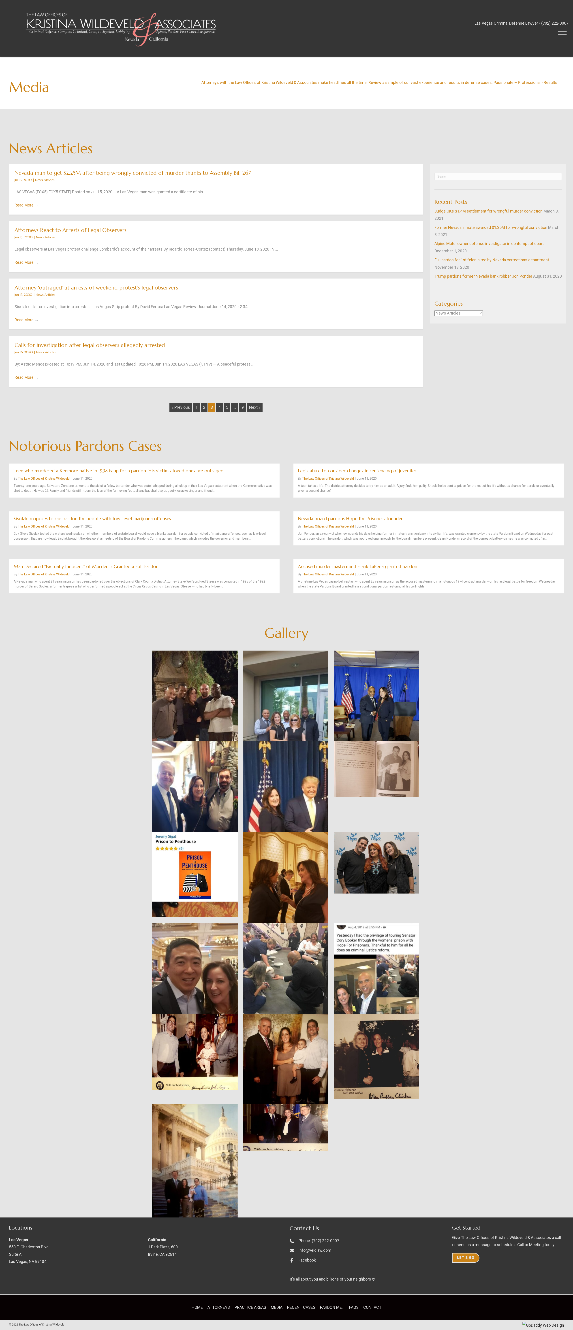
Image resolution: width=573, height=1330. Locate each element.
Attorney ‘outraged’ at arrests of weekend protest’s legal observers (96, 287)
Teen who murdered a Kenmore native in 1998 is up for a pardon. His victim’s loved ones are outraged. (119, 471)
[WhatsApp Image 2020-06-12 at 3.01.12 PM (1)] (195, 1167)
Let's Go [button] (466, 1258)
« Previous (181, 407)
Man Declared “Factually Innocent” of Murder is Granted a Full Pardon (86, 566)
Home (197, 1307)
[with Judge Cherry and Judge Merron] (195, 829)
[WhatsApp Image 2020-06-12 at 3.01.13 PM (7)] (285, 976)
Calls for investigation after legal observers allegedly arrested (90, 345)
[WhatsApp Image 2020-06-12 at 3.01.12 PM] (285, 1127)
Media (276, 1307)
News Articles (45, 180)
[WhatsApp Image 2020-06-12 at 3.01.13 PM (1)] (285, 1064)
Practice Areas (250, 1307)
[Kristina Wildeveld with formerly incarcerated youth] (285, 726)
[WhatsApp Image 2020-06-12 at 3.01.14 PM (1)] (376, 863)
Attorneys (218, 1307)
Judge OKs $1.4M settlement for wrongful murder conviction (488, 211)
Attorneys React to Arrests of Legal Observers (70, 230)
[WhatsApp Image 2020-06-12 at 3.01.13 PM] (376, 1056)
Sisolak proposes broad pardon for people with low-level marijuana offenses (92, 518)
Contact (372, 1307)
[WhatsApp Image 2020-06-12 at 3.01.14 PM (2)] (285, 887)
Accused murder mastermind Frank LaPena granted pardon (357, 566)
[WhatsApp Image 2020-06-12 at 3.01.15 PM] (376, 769)
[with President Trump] (285, 830)
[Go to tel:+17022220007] (364, 1240)
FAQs (354, 1307)
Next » (254, 407)
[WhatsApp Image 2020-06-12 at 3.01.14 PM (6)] (195, 867)
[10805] (195, 721)
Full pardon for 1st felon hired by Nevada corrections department (491, 259)
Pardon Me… (332, 1307)
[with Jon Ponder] (376, 707)
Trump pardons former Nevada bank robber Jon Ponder (483, 276)
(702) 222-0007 (555, 23)
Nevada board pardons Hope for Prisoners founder (350, 518)
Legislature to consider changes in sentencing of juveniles (357, 471)
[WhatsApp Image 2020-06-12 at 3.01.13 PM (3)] (195, 1052)
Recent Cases (301, 1307)
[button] (562, 33)
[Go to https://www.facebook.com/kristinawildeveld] (364, 1260)
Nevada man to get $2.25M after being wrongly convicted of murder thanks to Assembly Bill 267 (133, 173)
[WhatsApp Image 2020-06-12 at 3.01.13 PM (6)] (376, 982)
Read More (26, 205)
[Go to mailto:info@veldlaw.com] (364, 1250)
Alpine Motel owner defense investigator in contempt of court (489, 243)
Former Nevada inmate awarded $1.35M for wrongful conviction (490, 227)
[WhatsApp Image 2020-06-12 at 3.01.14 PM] (195, 998)
